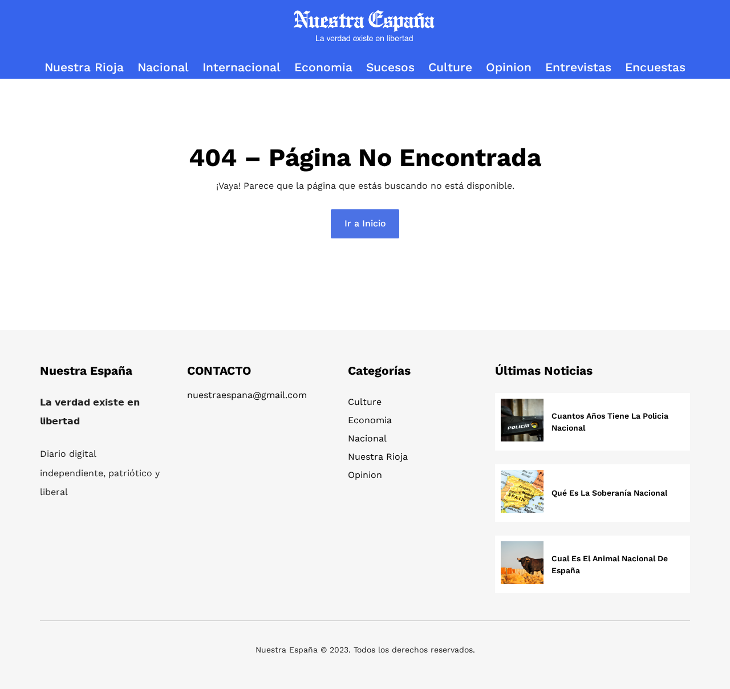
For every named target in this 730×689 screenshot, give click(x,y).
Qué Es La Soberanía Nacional (609, 492)
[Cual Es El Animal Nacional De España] (522, 564)
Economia (370, 420)
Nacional (367, 438)
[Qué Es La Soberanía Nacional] (522, 493)
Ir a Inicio (365, 223)
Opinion (365, 474)
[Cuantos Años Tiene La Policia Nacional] (522, 422)
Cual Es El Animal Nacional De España (609, 564)
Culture (365, 401)
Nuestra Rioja (378, 456)
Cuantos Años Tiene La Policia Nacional (609, 421)
